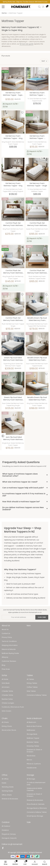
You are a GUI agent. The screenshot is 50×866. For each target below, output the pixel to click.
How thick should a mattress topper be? (25, 501)
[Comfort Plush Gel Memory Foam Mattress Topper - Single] (13, 304)
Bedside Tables (33, 742)
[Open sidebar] (3, 436)
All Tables (30, 679)
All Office (5, 779)
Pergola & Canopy (9, 834)
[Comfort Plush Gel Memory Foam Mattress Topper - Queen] (37, 209)
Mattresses (31, 730)
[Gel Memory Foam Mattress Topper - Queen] (37, 122)
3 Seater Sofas (7, 695)
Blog (3, 665)
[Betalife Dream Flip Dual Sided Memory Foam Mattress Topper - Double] (37, 343)
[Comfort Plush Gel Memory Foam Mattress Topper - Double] (37, 256)
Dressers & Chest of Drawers (34, 751)
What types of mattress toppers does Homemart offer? (25, 475)
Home (4, 13)
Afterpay (5, 657)
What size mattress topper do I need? (25, 481)
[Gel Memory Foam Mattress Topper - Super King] (13, 78)
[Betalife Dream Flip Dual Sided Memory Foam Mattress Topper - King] (37, 383)
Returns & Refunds (9, 649)
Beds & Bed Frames (34, 726)
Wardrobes (31, 756)
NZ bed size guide (26, 44)
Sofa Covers (6, 711)
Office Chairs (7, 795)
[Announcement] (25, 2)
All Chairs (5, 722)
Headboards (32, 768)
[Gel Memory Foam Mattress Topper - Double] (37, 78)
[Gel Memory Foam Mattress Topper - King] (13, 169)
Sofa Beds (6, 683)
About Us (5, 629)
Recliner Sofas (7, 699)
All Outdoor (6, 826)
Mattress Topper (33, 738)
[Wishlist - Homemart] (22, 69)
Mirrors (29, 760)
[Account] (43, 7)
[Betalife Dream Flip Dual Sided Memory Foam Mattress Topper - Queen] (37, 304)
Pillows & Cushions (34, 764)
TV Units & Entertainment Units (36, 784)
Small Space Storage (35, 816)
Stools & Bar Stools (9, 730)
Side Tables (31, 691)
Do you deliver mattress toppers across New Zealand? (25, 508)
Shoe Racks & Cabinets (35, 804)
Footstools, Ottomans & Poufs (13, 707)
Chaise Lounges (8, 703)
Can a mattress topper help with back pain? (25, 487)
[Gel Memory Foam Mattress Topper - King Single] (13, 122)
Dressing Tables (33, 746)
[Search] (39, 7)
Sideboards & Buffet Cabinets (34, 789)
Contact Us (6, 633)
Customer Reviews (9, 661)
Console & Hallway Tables (37, 695)
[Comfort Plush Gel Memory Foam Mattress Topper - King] (13, 209)
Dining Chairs (7, 726)
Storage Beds (32, 734)
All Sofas (5, 679)
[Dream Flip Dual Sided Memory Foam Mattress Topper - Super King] (13, 343)
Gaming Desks (7, 791)
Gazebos (5, 830)
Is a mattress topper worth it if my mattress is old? (25, 494)
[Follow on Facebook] (3, 848)
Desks (4, 783)
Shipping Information (10, 645)
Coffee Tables (32, 687)
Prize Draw (6, 669)
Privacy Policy (7, 637)
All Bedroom (31, 722)
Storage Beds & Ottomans (37, 808)
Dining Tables (32, 683)
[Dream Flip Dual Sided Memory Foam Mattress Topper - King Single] (13, 383)
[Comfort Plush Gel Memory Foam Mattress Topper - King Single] (13, 256)
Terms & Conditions (9, 641)
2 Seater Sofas (7, 691)
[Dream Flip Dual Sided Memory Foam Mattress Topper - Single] (13, 423)
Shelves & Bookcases (10, 799)
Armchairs (5, 687)
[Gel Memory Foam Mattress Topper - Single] (37, 169)
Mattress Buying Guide (10, 653)
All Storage (31, 779)
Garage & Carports (9, 838)
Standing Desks (7, 787)
